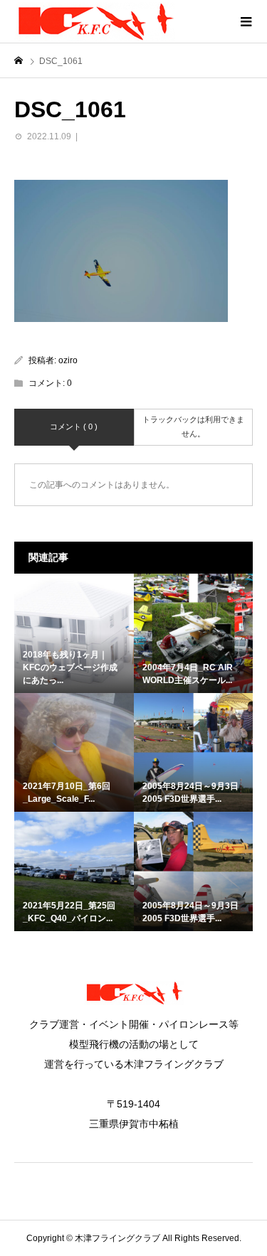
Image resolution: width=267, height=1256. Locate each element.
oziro (68, 360)
